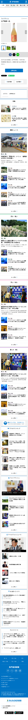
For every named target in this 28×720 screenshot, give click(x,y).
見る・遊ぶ (13, 5)
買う (18, 5)
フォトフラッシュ (5, 18)
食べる (7, 5)
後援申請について (5, 686)
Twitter (12, 670)
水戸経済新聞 (14, 2)
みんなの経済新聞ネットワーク (14, 701)
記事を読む (14, 70)
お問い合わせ (5, 682)
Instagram (16, 670)
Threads (20, 670)
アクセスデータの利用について (8, 680)
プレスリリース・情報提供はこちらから (10, 678)
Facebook (8, 670)
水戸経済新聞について (6, 676)
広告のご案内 (5, 684)
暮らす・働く (22, 5)
